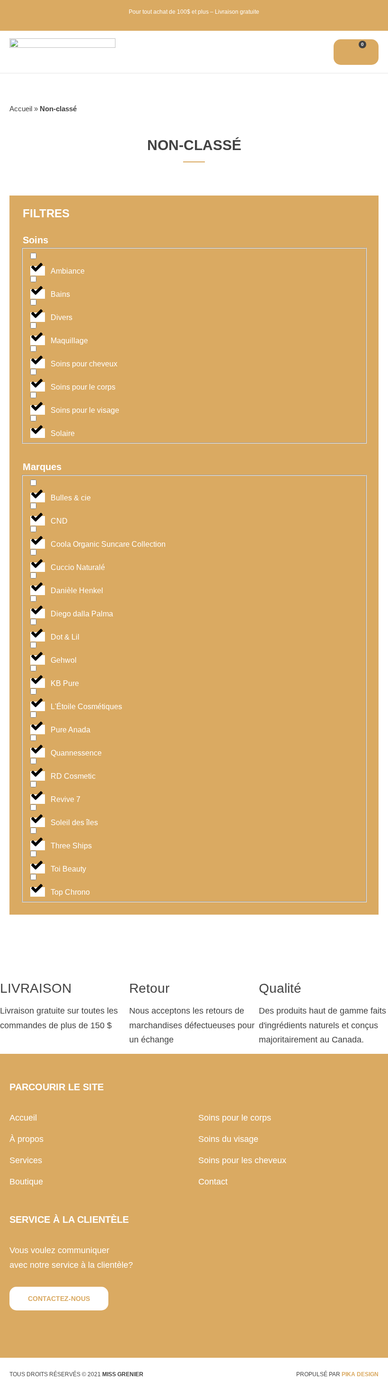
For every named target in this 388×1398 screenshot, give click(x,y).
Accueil (20, 109)
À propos (26, 1139)
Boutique (26, 1181)
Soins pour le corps (234, 1117)
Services (25, 1160)
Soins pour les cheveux (242, 1160)
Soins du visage (228, 1139)
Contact (213, 1181)
